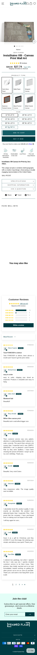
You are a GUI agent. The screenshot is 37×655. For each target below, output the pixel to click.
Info (18, 639)
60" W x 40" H (9, 127)
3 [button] (19, 584)
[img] (8, 345)
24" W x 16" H (9, 119)
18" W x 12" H (27, 115)
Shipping (11, 68)
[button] (15, 63)
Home (18, 49)
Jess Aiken (18, 52)
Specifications (18, 181)
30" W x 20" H (27, 119)
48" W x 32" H (27, 123)
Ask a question (18, 189)
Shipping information (18, 185)
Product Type (18, 75)
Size (18, 112)
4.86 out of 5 (24, 304)
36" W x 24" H (9, 123)
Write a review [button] (18, 325)
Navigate (18, 635)
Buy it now (18, 139)
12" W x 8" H (10, 115)
